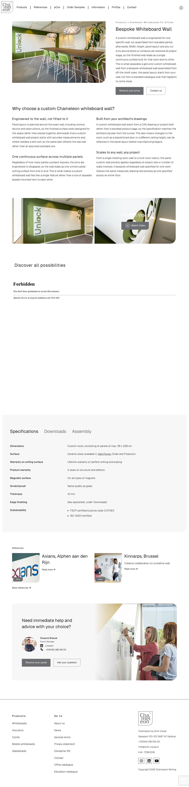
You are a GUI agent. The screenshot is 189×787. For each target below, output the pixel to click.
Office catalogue (63, 764)
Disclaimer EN (62, 751)
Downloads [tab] (55, 431)
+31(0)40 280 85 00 (55, 649)
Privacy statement (64, 744)
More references (20, 587)
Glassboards (19, 751)
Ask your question (67, 662)
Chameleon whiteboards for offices (152, 22)
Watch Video (138, 225)
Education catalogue (66, 771)
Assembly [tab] (81, 431)
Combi (16, 737)
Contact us (156, 90)
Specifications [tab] (24, 431)
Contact (58, 758)
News (57, 730)
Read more (47, 569)
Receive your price (129, 90)
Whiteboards (19, 723)
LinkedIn (48, 645)
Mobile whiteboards (23, 744)
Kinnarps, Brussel (141, 556)
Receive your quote (36, 662)
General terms (62, 737)
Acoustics (17, 730)
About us (59, 723)
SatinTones (104, 454)
